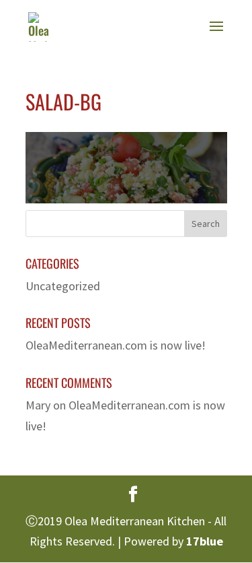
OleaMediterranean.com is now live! (116, 345)
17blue (204, 541)
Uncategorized (63, 286)
